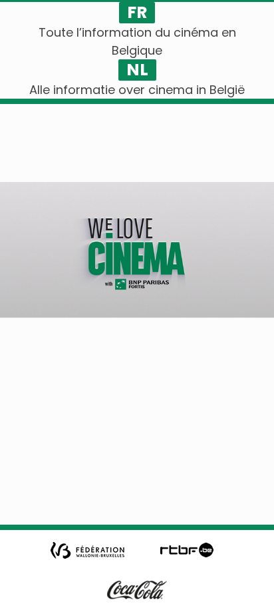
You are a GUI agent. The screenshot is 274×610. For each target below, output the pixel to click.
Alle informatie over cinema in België (137, 89)
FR (137, 12)
